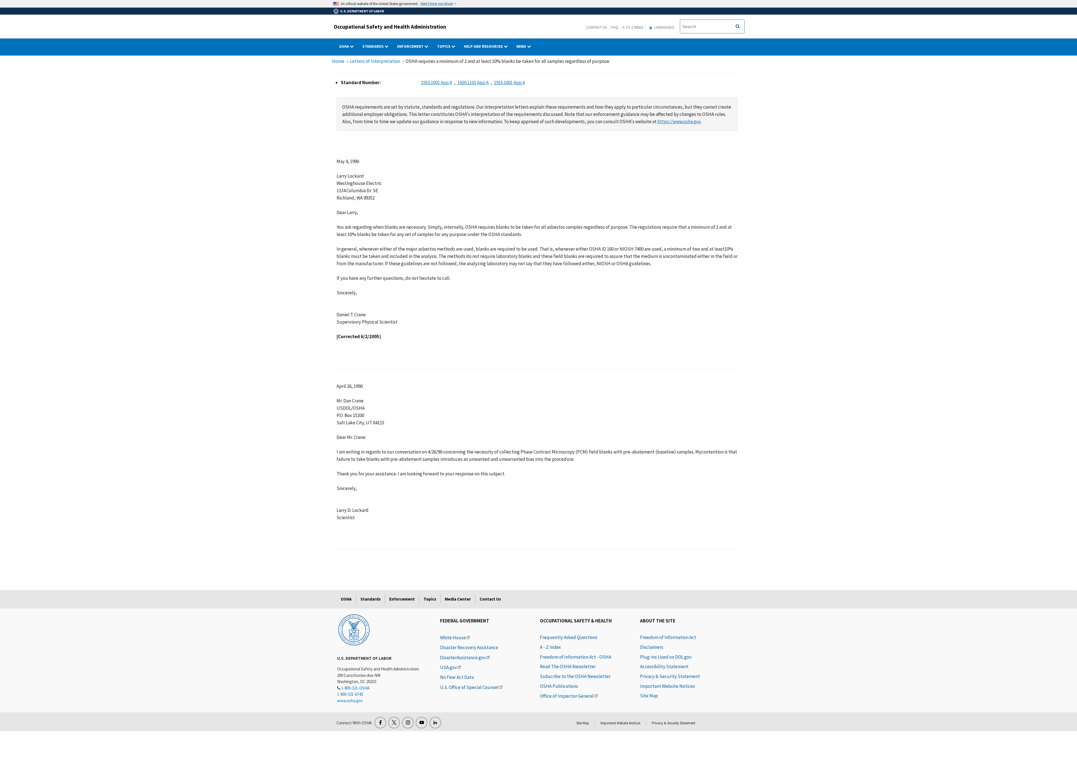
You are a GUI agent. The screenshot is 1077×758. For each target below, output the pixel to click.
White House (453, 638)
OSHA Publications (559, 686)
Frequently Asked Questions (568, 637)
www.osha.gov (350, 700)
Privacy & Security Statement (670, 676)
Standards (373, 46)
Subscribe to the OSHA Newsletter (575, 676)
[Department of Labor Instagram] (408, 723)
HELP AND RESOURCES (484, 46)
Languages (663, 27)
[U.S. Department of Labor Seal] (354, 629)
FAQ (614, 27)
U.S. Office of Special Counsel (469, 687)
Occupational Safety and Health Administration (390, 26)
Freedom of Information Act (668, 637)
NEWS (521, 46)
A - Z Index (550, 647)
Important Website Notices (667, 686)
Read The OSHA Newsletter (568, 666)
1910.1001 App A (436, 82)
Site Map (649, 696)
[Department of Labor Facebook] (380, 723)
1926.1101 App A (473, 82)
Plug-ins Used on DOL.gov (666, 657)
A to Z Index (632, 27)
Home (338, 61)
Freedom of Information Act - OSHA (575, 657)
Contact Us (596, 27)
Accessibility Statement (664, 666)
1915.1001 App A (509, 82)
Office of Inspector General (567, 696)
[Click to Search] (737, 26)
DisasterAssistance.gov (463, 657)
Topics (444, 46)
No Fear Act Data (457, 677)
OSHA (344, 46)
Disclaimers (651, 647)
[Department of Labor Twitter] (394, 723)
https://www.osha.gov (679, 121)
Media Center (458, 599)
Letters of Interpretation (375, 61)
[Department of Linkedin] (435, 723)
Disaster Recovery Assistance (469, 647)
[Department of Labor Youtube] (421, 723)
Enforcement (410, 46)
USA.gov (448, 667)
